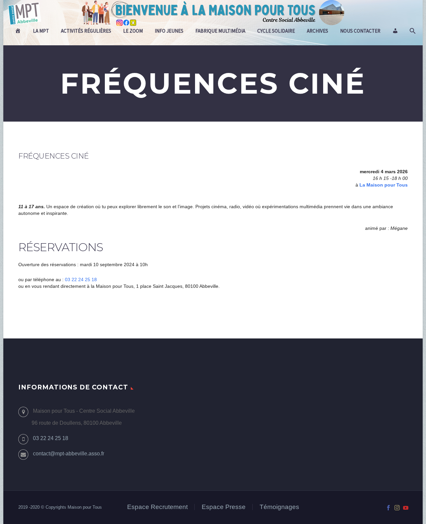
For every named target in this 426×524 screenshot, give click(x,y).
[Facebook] (388, 507)
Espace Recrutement (157, 507)
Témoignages (279, 507)
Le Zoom (133, 31)
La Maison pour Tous (383, 185)
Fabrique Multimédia (220, 31)
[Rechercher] (411, 31)
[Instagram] (397, 507)
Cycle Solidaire (276, 31)
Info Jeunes (169, 31)
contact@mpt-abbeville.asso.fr (68, 453)
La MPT (41, 31)
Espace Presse (224, 507)
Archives (317, 31)
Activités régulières (86, 31)
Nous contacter (360, 31)
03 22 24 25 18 (81, 279)
